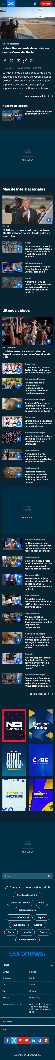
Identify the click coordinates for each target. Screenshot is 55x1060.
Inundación (19, 925)
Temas (5, 964)
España (41, 917)
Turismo (38, 925)
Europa (5, 971)
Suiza (11, 932)
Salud (32, 984)
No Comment (9, 347)
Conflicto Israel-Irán (27, 895)
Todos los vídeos (37, 694)
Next (4, 984)
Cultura (33, 991)
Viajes (5, 991)
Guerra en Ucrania (20, 902)
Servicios (7, 1021)
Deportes (30, 364)
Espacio (29, 654)
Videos (5, 997)
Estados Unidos (27, 939)
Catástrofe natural (19, 917)
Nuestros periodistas (12, 1004)
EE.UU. (5, 226)
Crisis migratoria (27, 910)
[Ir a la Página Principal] (11, 3)
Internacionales (33, 263)
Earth (32, 978)
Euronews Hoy (32, 575)
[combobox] (27, 876)
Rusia (41, 902)
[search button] (49, 876)
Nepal (28, 242)
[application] (27, 23)
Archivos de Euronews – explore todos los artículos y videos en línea (40, 1008)
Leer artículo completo (34, 96)
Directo (46, 3)
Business (6, 978)
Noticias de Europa (35, 379)
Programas (34, 997)
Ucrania (27, 932)
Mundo (32, 971)
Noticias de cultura (35, 539)
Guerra (43, 932)
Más (4, 1029)
